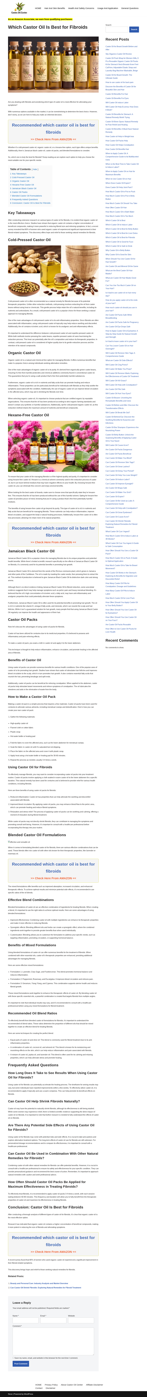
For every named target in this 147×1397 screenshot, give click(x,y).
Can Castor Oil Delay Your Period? (120, 471)
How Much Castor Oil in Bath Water (120, 212)
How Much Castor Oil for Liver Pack (120, 598)
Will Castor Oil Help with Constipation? (121, 385)
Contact (38, 1388)
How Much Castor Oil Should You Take (121, 203)
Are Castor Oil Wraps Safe (116, 488)
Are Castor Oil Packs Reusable (118, 625)
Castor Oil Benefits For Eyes (117, 98)
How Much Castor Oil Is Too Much (119, 216)
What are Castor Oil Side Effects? (119, 360)
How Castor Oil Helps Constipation (120, 145)
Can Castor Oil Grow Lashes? (118, 467)
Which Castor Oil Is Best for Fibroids (120, 237)
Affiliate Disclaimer (94, 1385)
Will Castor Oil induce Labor (117, 103)
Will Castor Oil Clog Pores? (117, 365)
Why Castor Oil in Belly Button (118, 250)
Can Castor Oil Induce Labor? (118, 479)
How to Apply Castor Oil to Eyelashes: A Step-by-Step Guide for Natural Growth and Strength (122, 334)
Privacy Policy (51, 1385)
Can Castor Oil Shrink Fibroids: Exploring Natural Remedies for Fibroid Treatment (45, 1288)
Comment (17, 1326)
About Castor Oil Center (72, 1385)
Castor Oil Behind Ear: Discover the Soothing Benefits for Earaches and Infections (120, 420)
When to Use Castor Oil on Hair (118, 179)
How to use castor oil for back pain (119, 82)
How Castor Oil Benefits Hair (117, 149)
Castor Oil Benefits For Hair (117, 94)
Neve (10, 1394)
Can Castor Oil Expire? (115, 497)
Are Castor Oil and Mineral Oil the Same (122, 266)
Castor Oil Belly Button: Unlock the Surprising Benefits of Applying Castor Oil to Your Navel (121, 438)
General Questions (130, 8)
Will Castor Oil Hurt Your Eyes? (118, 393)
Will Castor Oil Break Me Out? (118, 413)
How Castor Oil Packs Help (117, 141)
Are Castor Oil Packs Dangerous (119, 450)
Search (108, 25)
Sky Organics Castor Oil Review (119, 54)
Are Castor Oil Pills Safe (115, 389)
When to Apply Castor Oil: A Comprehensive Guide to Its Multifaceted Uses (122, 156)
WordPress (28, 1394)
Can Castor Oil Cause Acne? (117, 517)
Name (16, 1316)
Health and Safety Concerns (81, 8)
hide (35, 169)
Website (71, 1316)
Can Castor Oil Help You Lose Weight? (121, 475)
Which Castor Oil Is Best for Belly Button (122, 229)
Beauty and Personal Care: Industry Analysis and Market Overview (39, 1283)
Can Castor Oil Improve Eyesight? (119, 484)
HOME (38, 8)
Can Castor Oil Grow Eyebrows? (119, 512)
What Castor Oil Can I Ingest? (118, 531)
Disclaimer (50, 1388)
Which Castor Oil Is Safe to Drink (119, 246)
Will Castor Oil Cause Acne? (117, 445)
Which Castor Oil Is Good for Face (119, 242)
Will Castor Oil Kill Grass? (116, 381)
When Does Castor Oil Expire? (118, 183)
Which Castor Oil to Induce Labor (119, 225)
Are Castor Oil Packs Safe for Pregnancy (122, 322)
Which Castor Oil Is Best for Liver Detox (122, 233)
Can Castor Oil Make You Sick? (118, 492)
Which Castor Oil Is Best (115, 220)
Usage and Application (107, 8)
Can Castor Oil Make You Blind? (119, 458)
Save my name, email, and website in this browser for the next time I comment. (46, 1358)
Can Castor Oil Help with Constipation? (122, 508)
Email (43, 1316)
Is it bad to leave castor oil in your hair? (121, 341)
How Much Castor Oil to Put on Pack (120, 192)
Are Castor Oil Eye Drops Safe (118, 327)
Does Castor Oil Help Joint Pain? (119, 187)
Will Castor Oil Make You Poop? (119, 369)
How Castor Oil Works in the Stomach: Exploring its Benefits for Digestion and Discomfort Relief (121, 576)
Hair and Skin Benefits (54, 8)
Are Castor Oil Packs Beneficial (118, 454)
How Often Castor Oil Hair (116, 208)
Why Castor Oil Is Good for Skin (118, 255)
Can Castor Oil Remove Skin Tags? (120, 462)
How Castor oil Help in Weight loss (120, 136)
